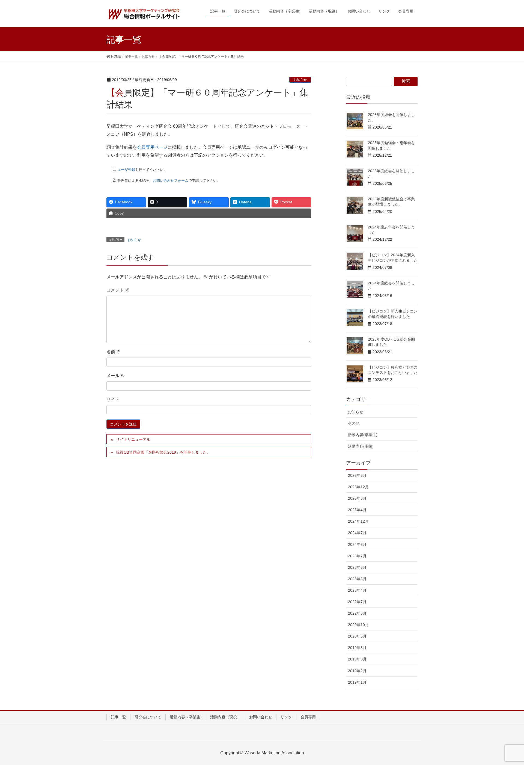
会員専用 (308, 717)
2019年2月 (357, 671)
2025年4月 (357, 510)
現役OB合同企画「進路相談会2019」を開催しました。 (163, 452)
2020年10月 (358, 625)
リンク (286, 717)
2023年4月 (357, 590)
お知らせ (300, 80)
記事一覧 (118, 717)
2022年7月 (357, 602)
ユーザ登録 (126, 170)
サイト (113, 399)
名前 (113, 352)
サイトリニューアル (133, 439)
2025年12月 (358, 487)
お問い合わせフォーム (170, 180)
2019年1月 (357, 682)
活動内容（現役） (225, 717)
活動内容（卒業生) (186, 717)
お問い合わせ (260, 717)
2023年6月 (357, 567)
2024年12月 (358, 521)
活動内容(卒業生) (362, 435)
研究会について (148, 717)
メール (115, 375)
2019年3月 (357, 659)
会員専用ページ (152, 147)
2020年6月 (357, 636)
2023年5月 (357, 579)
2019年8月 (357, 647)
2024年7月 (357, 533)
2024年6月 (357, 544)
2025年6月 (357, 498)
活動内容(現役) (361, 446)
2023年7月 (357, 556)
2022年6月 (357, 613)
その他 (353, 423)
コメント (117, 290)
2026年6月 (357, 475)
